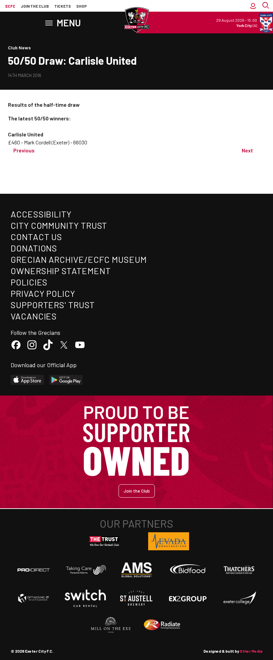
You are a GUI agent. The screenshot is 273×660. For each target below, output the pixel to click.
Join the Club (137, 491)
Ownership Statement (61, 270)
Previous (24, 150)
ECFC (10, 6)
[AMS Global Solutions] (136, 569)
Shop (81, 6)
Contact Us (36, 236)
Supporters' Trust (53, 304)
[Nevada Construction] (168, 541)
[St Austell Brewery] (136, 598)
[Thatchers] (239, 570)
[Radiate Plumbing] (162, 625)
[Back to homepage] (136, 20)
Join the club (35, 6)
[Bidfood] (187, 570)
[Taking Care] (85, 570)
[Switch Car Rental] (85, 598)
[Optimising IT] (33, 598)
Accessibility (41, 214)
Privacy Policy (43, 293)
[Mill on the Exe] (111, 625)
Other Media (251, 651)
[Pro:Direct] (33, 570)
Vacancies (34, 316)
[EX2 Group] (187, 598)
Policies (29, 282)
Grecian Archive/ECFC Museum (79, 259)
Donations (34, 248)
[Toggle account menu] (253, 6)
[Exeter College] (239, 598)
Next (247, 150)
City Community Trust (59, 225)
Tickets (62, 6)
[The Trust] (104, 541)
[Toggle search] (266, 6)
